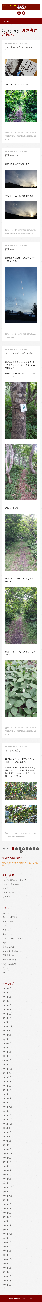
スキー (5, 930)
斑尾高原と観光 (21, 136)
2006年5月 (7, 1259)
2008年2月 (7, 1178)
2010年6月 (7, 1149)
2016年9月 (7, 1034)
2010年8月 (7, 1140)
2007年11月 (7, 1191)
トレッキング (27, 132)
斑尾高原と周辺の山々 (12, 951)
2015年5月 (7, 1094)
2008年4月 (7, 1170)
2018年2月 (7, 1001)
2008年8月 (7, 1162)
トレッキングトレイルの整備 (19, 353)
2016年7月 (7, 1039)
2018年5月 (7, 992)
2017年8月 (7, 1005)
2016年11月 (7, 1026)
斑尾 (33, 132)
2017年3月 (7, 1022)
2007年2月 (7, 1229)
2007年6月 (7, 1212)
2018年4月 (7, 996)
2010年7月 (7, 1145)
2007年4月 (7, 1221)
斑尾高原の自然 (31, 136)
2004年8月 (7, 1280)
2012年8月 (7, 1132)
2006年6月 (7, 1255)
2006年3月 (7, 1267)
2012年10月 (7, 1128)
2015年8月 (7, 1081)
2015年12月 (7, 1064)
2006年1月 (7, 1276)
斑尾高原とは (8, 947)
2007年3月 (7, 1225)
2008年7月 (7, 1166)
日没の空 (9, 249)
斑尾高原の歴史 (9, 959)
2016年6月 (7, 1043)
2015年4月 (7, 1098)
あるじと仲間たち (10, 917)
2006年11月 (7, 1238)
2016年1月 (7, 1060)
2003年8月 (7, 1284)
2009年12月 (7, 1153)
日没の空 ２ (11, 155)
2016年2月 (7, 1056)
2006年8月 (7, 1246)
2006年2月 (7, 1272)
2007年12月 (7, 1187)
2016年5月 (7, 1047)
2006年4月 (7, 1263)
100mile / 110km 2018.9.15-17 (19, 48)
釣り (5, 972)
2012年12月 (7, 1119)
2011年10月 (7, 1136)
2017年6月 (7, 1009)
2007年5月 (7, 1217)
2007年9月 (7, 1200)
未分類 (7, 139)
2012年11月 (7, 1123)
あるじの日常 (19, 132)
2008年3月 (7, 1174)
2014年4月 (7, 1111)
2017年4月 (7, 1018)
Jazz (4, 913)
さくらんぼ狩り (13, 750)
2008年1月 (7, 1183)
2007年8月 (7, 1204)
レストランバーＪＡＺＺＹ (14, 938)
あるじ (26, 43)
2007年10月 (7, 1195)
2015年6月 (7, 1090)
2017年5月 (7, 1013)
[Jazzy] (21, 9)
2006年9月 (7, 1242)
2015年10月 (7, 1073)
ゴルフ (5, 925)
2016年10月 (7, 1030)
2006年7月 (7, 1250)
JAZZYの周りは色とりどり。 (15, 884)
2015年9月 (7, 1077)
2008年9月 (7, 1157)
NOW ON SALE (9, 892)
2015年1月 (7, 1102)
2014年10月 (7, 1106)
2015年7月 (7, 1085)
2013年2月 (7, 1115)
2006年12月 (7, 1233)
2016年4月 (7, 1051)
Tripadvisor (19, 13)
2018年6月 (7, 988)
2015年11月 (7, 1068)
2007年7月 (7, 1208)
